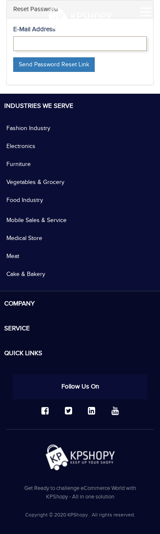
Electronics (20, 146)
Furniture (18, 164)
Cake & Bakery (25, 274)
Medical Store (24, 238)
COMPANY (19, 303)
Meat (12, 256)
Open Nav (146, 11)
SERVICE (17, 328)
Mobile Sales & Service (36, 220)
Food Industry (24, 200)
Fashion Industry (28, 128)
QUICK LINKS (23, 353)
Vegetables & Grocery (35, 182)
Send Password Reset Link (54, 64)
